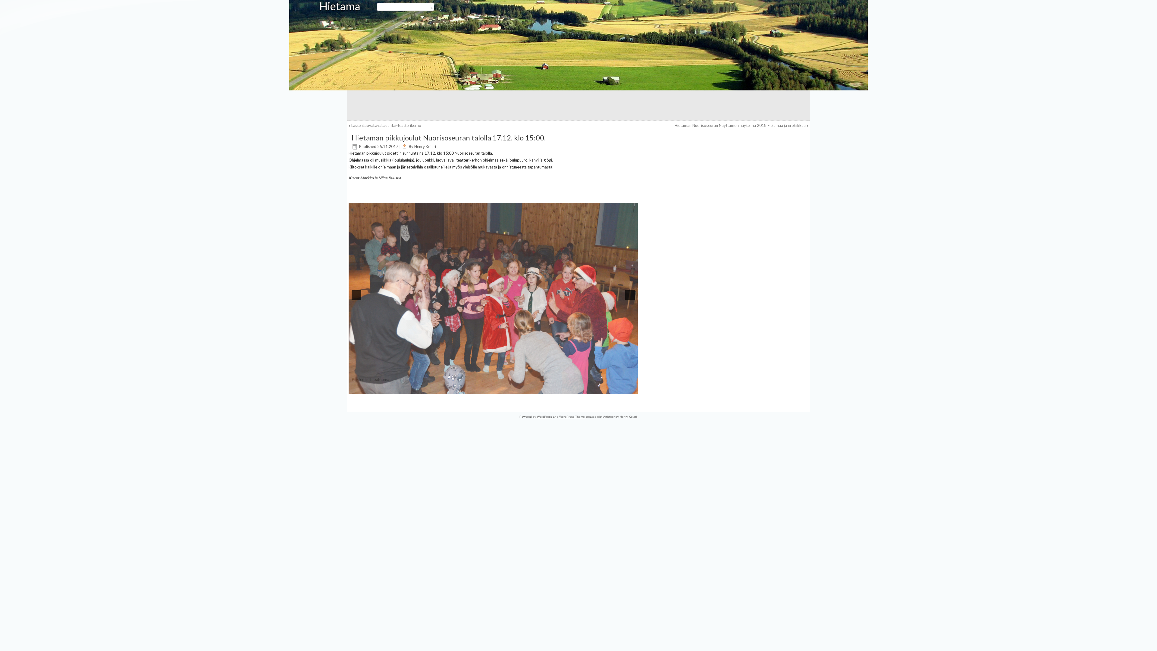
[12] (512, 389)
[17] (544, 389)
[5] (468, 389)
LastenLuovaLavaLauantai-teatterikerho (386, 125)
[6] (474, 389)
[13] (518, 389)
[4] (461, 389)
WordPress (544, 434)
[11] (506, 389)
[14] (525, 389)
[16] (537, 389)
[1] (443, 389)
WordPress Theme (572, 434)
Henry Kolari (425, 146)
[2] (449, 389)
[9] (493, 389)
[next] (630, 295)
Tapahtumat (380, 396)
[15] (531, 389)
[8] (487, 389)
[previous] (356, 295)
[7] (480, 389)
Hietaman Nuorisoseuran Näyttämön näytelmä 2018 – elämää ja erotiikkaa (740, 125)
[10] (499, 389)
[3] (455, 389)
